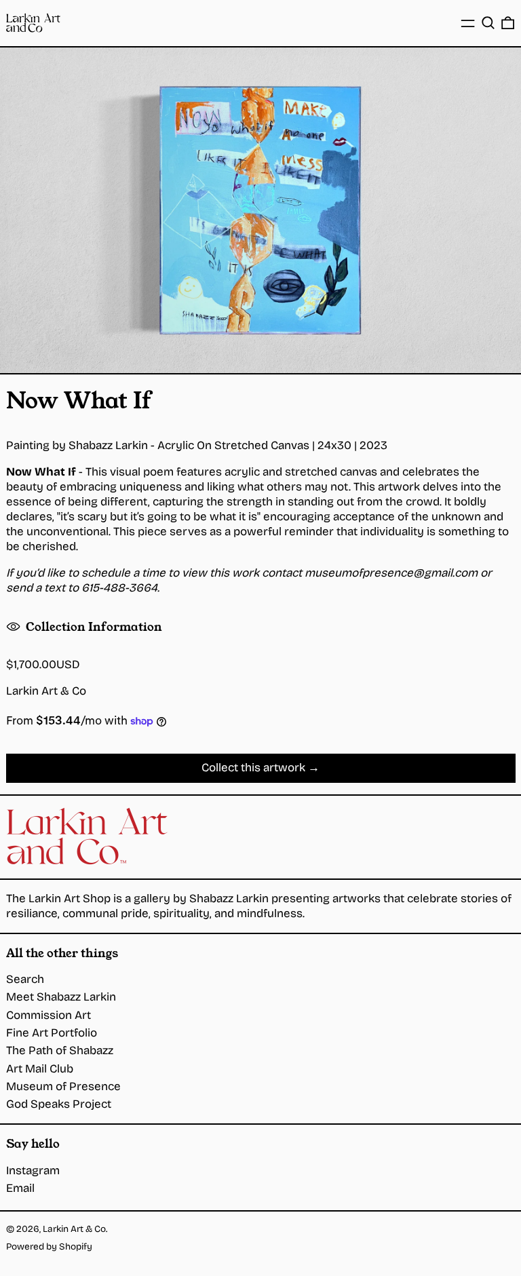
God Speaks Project (58, 1104)
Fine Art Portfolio (51, 1033)
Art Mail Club (39, 1069)
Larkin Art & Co (46, 691)
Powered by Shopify (49, 1246)
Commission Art (48, 1015)
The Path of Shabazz (59, 1050)
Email (20, 1188)
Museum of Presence (63, 1086)
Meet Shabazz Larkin (61, 997)
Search (25, 979)
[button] (488, 22)
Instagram (33, 1170)
